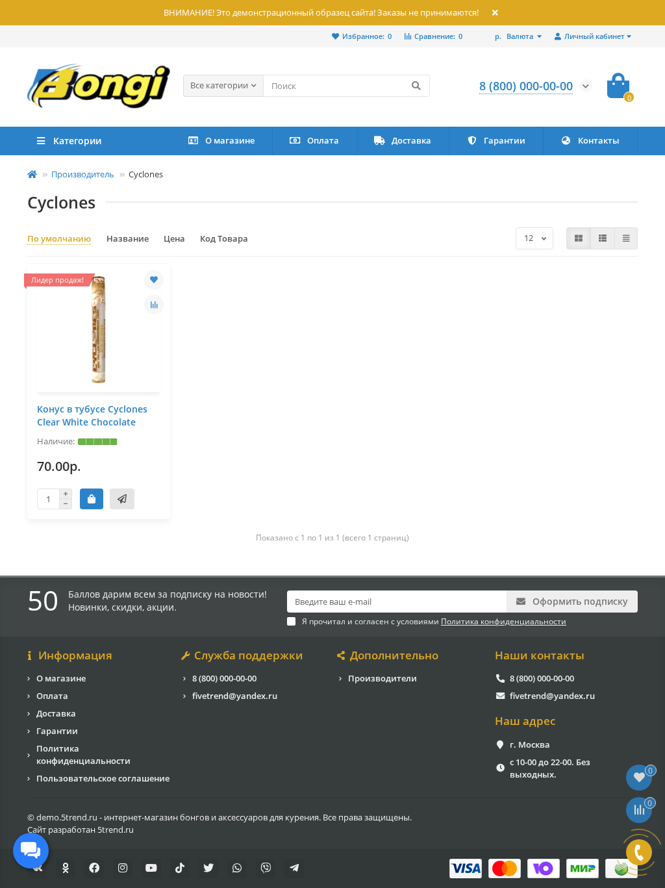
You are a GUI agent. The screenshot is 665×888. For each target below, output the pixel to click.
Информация (75, 655)
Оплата (323, 140)
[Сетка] (578, 238)
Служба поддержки (248, 655)
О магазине (230, 140)
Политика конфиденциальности (83, 754)
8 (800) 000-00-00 (224, 678)
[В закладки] (154, 280)
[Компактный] (626, 238)
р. (514, 36)
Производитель (82, 174)
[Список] (602, 238)
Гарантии (504, 140)
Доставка (411, 140)
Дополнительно (394, 655)
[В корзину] (91, 498)
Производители (382, 678)
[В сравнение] (154, 304)
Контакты (599, 140)
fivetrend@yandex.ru (234, 696)
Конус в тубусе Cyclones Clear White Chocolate (92, 415)
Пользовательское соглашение (102, 778)
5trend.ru (115, 829)
